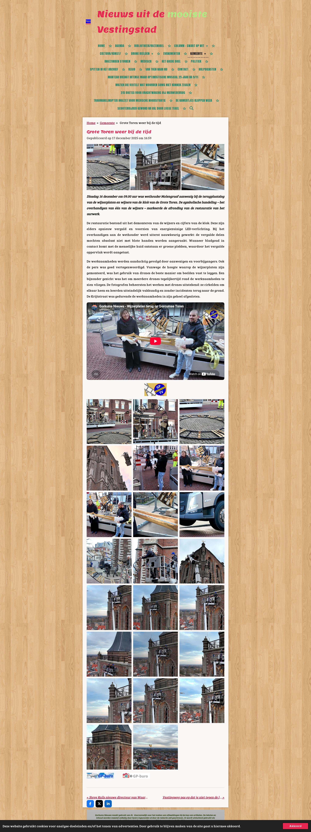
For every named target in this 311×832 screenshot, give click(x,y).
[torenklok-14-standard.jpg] (155, 607)
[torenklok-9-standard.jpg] (202, 514)
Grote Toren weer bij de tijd (140, 122)
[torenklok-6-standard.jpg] (202, 468)
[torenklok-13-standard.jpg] (109, 607)
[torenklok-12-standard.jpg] (202, 561)
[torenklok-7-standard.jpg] (109, 514)
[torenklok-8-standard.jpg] (155, 514)
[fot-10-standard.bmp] (155, 747)
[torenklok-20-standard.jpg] (155, 700)
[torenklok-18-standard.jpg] (202, 654)
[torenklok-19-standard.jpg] (109, 700)
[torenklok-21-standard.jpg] (202, 700)
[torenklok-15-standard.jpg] (202, 607)
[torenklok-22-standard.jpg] (109, 747)
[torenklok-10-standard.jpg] (109, 561)
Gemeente (107, 122)
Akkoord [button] (295, 826)
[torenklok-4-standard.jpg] (109, 468)
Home (91, 122)
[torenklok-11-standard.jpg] (155, 561)
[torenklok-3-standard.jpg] (202, 421)
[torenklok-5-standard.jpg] (155, 468)
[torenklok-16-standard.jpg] (109, 654)
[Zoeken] (191, 108)
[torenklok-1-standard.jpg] (109, 421)
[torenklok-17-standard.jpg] (155, 654)
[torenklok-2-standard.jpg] (155, 421)
